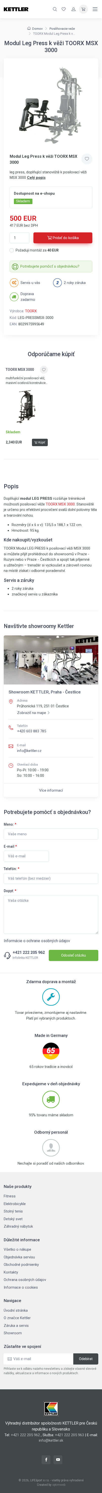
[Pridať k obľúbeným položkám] (86, 159)
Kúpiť (41, 442)
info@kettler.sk (51, 1440)
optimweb (58, 1485)
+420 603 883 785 (31, 731)
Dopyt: (10, 891)
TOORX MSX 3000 (60, 504)
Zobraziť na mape (31, 713)
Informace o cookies (21, 1287)
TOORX (31, 311)
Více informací (51, 790)
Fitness (10, 1196)
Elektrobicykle (15, 1204)
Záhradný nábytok (18, 1226)
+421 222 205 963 (69, 1435)
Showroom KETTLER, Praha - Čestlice (45, 691)
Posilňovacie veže (62, 29)
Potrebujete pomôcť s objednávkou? (49, 266)
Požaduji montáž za (37, 250)
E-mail (10, 846)
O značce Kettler (17, 1318)
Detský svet (13, 1219)
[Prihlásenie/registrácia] (73, 9)
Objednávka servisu (19, 1257)
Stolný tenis (13, 1211)
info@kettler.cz (29, 750)
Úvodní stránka (16, 1310)
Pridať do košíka (66, 238)
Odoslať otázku (73, 955)
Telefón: (11, 869)
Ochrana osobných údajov (25, 1279)
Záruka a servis (16, 1325)
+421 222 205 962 (29, 953)
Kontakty (11, 1272)
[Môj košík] (83, 9)
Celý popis (36, 177)
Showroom (13, 1333)
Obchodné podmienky (21, 1264)
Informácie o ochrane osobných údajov (37, 940)
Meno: (10, 824)
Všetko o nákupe (17, 1249)
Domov (37, 29)
